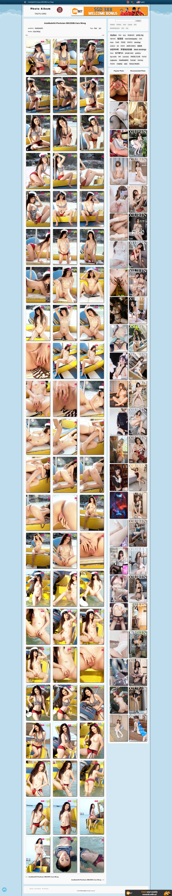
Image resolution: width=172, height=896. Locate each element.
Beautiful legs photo (114, 28)
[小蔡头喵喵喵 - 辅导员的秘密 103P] (118, 616)
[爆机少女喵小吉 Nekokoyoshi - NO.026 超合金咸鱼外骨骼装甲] (118, 171)
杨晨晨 (139, 46)
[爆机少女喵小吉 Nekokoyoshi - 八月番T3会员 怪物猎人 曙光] (118, 700)
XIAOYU (129, 42)
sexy (127, 28)
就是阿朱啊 (114, 49)
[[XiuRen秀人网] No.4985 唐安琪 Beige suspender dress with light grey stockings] (137, 171)
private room (129, 53)
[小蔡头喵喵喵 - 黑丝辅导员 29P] (118, 115)
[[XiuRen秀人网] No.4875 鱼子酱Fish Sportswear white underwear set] (137, 227)
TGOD (123, 42)
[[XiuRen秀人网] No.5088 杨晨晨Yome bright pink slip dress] (137, 143)
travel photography (131, 39)
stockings (137, 42)
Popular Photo (119, 71)
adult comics (131, 46)
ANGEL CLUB (135, 56)
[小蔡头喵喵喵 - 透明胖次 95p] (118, 199)
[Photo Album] (25, 2)
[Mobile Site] (132, 2)
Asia (95, 28)
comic (122, 28)
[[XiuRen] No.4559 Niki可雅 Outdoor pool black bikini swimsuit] (137, 338)
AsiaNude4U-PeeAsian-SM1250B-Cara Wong (40, 2)
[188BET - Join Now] (109, 15)
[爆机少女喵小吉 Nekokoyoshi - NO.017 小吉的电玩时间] (118, 143)
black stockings (140, 50)
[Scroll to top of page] (4, 889)
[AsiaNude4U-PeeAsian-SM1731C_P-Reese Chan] (118, 282)
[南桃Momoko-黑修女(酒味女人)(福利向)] (118, 477)
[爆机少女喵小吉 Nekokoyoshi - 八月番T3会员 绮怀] (118, 366)
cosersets (126, 56)
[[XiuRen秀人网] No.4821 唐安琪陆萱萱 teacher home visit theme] (137, 282)
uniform (112, 46)
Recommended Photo (137, 71)
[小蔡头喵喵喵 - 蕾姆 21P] (118, 533)
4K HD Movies (45, 888)
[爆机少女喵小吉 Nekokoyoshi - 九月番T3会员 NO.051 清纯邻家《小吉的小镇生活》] (118, 394)
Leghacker (113, 60)
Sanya (111, 53)
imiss (111, 42)
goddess (138, 53)
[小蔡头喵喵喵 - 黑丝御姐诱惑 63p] (118, 422)
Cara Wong (36, 31)
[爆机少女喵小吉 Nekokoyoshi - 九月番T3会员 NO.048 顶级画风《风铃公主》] (118, 310)
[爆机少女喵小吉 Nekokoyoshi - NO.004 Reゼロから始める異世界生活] (118, 227)
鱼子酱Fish (119, 53)
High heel (112, 38)
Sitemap (31, 888)
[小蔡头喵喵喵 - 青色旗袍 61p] (118, 338)
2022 (135, 24)
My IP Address (37, 888)
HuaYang (140, 60)
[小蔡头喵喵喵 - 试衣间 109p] (118, 672)
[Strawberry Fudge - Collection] (137, 88)
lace (124, 35)
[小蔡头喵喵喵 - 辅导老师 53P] (118, 644)
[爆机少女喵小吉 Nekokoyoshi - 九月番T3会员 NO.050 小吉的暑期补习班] (118, 728)
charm (124, 24)
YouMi (117, 42)
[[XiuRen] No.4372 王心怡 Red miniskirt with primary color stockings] (137, 477)
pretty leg (139, 35)
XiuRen (113, 35)
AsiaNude (112, 24)
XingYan (112, 64)
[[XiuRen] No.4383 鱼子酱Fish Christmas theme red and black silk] (137, 449)
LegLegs (130, 24)
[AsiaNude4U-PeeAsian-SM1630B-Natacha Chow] (118, 88)
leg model (113, 56)
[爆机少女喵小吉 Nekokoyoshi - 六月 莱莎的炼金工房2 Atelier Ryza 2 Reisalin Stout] (118, 449)
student (123, 46)
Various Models (134, 64)
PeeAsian (119, 24)
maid (140, 38)
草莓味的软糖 (126, 49)
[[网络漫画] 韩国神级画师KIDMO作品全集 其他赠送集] (118, 561)
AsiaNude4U (39, 28)
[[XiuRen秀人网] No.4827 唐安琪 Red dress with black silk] (137, 255)
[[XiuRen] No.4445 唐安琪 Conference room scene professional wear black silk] (137, 422)
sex (100, 28)
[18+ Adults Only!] (127, 2)
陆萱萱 (120, 39)
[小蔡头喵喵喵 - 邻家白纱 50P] (118, 255)
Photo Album (40, 8)
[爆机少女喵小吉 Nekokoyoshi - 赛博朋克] (118, 505)
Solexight (133, 60)
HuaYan (144, 56)
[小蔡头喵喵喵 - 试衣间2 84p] (118, 589)
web (119, 56)
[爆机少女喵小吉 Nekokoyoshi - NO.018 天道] (137, 115)
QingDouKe (131, 35)
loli (118, 46)
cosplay (119, 64)
